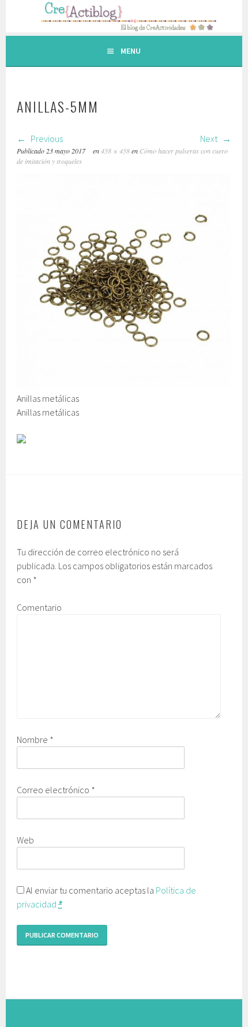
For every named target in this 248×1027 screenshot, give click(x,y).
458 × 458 (115, 150)
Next (209, 138)
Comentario (39, 607)
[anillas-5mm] (124, 384)
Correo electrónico (56, 790)
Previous (46, 138)
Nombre (35, 739)
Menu (131, 51)
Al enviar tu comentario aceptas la (106, 897)
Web (25, 840)
